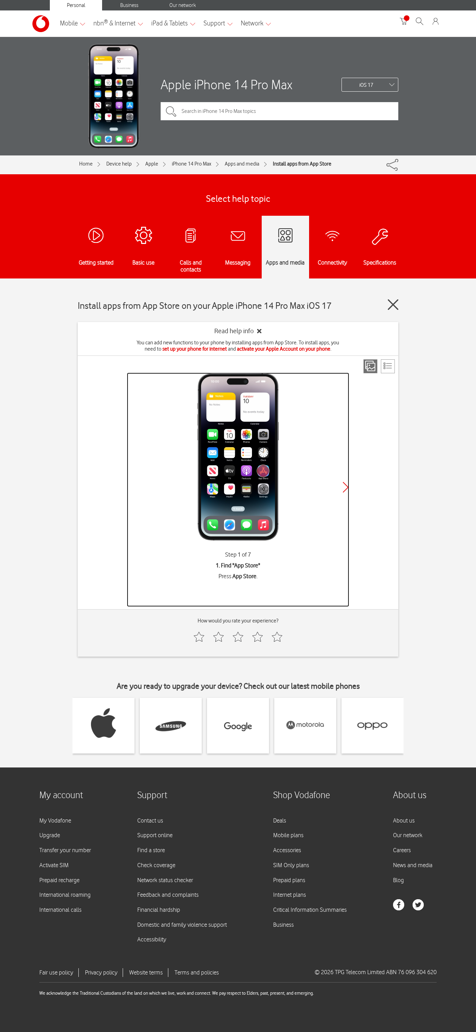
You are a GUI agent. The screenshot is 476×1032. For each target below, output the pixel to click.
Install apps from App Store (302, 164)
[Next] (345, 487)
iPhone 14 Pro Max (191, 164)
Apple (151, 164)
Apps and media (242, 164)
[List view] (388, 366)
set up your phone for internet (194, 349)
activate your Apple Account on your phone (283, 349)
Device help (119, 164)
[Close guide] (393, 304)
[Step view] (370, 366)
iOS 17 (366, 85)
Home (86, 164)
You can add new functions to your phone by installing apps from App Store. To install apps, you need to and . (238, 345)
